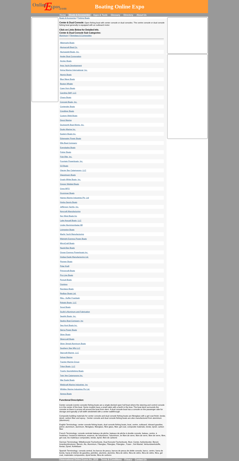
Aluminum (63, 35)
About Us (141, 15)
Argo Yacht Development (71, 65)
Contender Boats (67, 106)
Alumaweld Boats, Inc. (69, 52)
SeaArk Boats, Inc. (68, 316)
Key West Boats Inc (68, 216)
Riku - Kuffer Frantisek (70, 298)
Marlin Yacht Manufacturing (72, 234)
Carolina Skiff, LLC (68, 93)
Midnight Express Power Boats (73, 239)
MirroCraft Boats (67, 243)
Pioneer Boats (66, 261)
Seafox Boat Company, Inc (71, 321)
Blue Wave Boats (67, 79)
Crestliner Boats (67, 111)
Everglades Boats (67, 147)
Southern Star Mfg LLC (70, 348)
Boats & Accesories (79, 15)
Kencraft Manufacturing (70, 211)
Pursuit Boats (66, 280)
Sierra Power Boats (68, 330)
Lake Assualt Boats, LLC (70, 220)
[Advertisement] (45, 59)
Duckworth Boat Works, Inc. (72, 125)
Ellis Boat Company (68, 143)
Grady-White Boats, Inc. (70, 179)
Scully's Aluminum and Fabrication (75, 312)
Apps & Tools (100, 15)
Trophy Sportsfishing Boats (72, 371)
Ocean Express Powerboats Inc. (74, 252)
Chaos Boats (65, 97)
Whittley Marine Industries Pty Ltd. (75, 389)
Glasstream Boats (68, 175)
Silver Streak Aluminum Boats (73, 343)
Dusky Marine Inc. (68, 129)
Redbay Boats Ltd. (68, 293)
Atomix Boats (66, 74)
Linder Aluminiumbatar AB (71, 225)
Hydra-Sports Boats (68, 202)
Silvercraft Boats (67, 339)
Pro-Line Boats (66, 275)
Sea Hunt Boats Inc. (68, 325)
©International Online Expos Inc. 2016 (78, 459)
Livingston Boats (67, 229)
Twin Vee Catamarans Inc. (71, 375)
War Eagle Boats (67, 380)
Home (63, 15)
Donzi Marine (66, 120)
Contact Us (141, 459)
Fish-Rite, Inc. (66, 157)
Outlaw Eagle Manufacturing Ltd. (74, 257)
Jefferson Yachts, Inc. (69, 207)
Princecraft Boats (67, 271)
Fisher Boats (65, 152)
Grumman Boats (67, 193)
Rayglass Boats (67, 289)
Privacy (128, 459)
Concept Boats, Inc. (68, 102)
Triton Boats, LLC (67, 366)
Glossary (115, 15)
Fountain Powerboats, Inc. (71, 161)
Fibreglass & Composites (81, 35)
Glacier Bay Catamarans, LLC (73, 170)
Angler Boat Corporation (70, 56)
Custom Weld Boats (68, 116)
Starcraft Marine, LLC (69, 353)
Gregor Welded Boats (69, 184)
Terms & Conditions (111, 459)
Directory (128, 15)
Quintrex (63, 284)
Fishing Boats (84, 18)
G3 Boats (64, 166)
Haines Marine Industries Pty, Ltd (74, 198)
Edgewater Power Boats (70, 138)
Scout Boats (65, 307)
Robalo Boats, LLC (68, 302)
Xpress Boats (66, 394)
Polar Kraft (64, 266)
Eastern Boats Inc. (68, 134)
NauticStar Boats (67, 248)
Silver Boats (65, 334)
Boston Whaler (66, 84)
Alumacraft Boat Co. (69, 47)
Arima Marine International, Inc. (74, 70)
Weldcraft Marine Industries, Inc (74, 384)
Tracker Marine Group (69, 362)
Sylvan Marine (66, 357)
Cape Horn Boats (67, 88)
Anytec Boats (66, 61)
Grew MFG (65, 188)
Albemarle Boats (67, 43)
